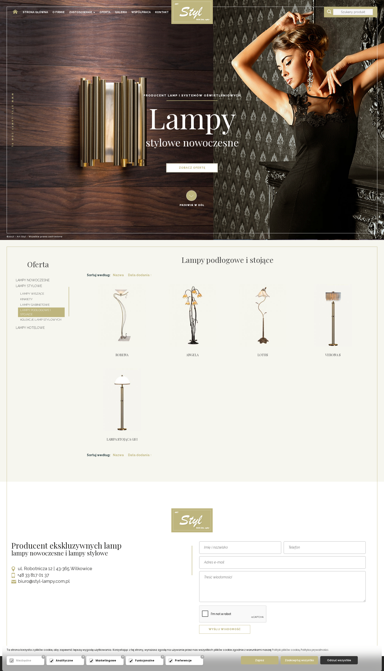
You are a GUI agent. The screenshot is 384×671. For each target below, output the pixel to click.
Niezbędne (23, 660)
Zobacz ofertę (192, 167)
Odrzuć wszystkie (339, 660)
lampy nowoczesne (33, 280)
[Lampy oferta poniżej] (192, 198)
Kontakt (162, 12)
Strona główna (35, 12)
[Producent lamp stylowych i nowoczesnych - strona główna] (13, 10)
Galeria (121, 12)
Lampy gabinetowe (35, 304)
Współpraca (141, 12)
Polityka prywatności (314, 650)
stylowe (163, 142)
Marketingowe (106, 660)
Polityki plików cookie (286, 650)
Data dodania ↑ (140, 275)
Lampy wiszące (32, 293)
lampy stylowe (29, 286)
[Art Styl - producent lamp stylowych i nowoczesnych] (192, 520)
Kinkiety (26, 299)
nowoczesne (211, 142)
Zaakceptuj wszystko (299, 660)
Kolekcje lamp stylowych (40, 319)
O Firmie (58, 12)
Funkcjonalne (144, 660)
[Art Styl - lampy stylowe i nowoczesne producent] (192, 12)
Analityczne (64, 660)
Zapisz (259, 660)
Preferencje (183, 660)
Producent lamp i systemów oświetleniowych (192, 95)
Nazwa (118, 275)
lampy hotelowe (30, 328)
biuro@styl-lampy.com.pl (44, 581)
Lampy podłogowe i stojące (35, 312)
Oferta (105, 12)
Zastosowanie (81, 12)
